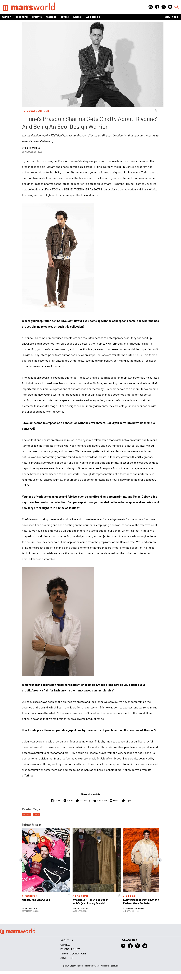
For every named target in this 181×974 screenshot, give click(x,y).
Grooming (22, 16)
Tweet (70, 800)
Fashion (6, 16)
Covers (65, 16)
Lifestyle (37, 16)
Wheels (77, 16)
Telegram (102, 800)
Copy (128, 800)
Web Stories (93, 16)
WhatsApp (84, 800)
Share (57, 800)
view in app (171, 16)
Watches (51, 16)
